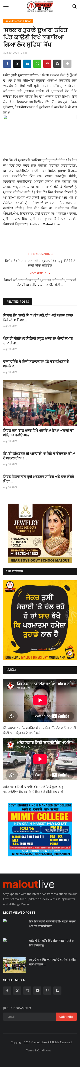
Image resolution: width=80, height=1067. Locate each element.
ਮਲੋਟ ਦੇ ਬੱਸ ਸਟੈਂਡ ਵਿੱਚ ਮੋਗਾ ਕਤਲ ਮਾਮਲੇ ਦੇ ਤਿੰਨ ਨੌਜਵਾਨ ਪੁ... (51, 943)
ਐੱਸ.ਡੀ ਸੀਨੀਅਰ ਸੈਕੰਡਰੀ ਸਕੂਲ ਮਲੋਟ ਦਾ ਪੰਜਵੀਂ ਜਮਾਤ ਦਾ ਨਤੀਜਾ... (38, 340)
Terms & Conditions (38, 1050)
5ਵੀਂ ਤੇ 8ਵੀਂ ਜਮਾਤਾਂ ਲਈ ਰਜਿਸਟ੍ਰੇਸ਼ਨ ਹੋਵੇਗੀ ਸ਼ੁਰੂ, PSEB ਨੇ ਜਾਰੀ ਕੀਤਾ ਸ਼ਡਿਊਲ (40, 263)
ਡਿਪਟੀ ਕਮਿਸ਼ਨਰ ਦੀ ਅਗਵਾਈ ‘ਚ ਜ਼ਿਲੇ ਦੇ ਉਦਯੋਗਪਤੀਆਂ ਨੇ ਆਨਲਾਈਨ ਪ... (39, 455)
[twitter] (17, 990)
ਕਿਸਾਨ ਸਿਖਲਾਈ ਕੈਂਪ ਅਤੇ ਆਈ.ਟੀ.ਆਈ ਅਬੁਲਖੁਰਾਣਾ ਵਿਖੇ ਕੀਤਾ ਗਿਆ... (38, 317)
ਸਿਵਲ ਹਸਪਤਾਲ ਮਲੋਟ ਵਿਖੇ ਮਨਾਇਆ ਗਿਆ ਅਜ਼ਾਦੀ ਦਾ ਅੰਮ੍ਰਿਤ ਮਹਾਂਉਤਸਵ (38, 432)
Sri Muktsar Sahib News (18, 20)
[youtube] (37, 990)
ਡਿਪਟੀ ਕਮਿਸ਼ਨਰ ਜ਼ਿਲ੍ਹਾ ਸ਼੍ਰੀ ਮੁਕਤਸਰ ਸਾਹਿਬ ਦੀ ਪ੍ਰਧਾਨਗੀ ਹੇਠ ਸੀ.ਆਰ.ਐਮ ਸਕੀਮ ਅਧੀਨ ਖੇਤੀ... (40, 282)
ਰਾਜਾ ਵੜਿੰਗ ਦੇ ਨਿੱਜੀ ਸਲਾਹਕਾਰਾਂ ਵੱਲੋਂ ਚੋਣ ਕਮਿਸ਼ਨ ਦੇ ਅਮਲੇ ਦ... (36, 363)
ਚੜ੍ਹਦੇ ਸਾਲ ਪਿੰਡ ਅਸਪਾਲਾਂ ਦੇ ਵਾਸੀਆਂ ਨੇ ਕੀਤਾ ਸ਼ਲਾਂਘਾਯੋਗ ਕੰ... (53, 962)
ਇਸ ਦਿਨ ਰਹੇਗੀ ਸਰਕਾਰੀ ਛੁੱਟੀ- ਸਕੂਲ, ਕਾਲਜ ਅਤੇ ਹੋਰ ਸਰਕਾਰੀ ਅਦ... (52, 924)
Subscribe (66, 1017)
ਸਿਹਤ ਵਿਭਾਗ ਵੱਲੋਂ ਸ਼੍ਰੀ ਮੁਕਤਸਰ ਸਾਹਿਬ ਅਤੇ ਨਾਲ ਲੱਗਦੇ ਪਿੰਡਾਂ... (38, 478)
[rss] (57, 990)
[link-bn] (40, 533)
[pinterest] (47, 990)
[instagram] (27, 990)
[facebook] (7, 990)
